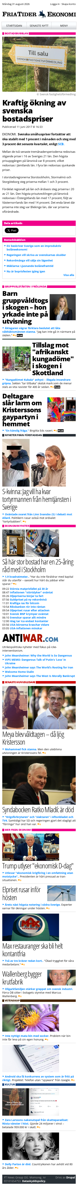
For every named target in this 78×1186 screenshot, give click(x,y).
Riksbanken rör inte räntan (27, 607)
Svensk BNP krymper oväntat (29, 614)
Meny (64, 25)
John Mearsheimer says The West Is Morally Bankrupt (40, 676)
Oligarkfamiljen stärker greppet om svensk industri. (39, 989)
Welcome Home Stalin (19, 672)
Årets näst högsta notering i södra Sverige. (33, 904)
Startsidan (14, 25)
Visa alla (68, 275)
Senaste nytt (39, 25)
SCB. (61, 144)
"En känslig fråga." (17, 430)
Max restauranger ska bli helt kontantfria (32, 949)
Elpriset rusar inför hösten (21, 893)
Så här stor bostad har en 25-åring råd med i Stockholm (37, 565)
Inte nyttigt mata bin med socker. (27, 1036)
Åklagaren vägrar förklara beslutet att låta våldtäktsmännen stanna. (31, 329)
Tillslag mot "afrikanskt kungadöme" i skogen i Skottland (52, 358)
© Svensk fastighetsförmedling (56, 94)
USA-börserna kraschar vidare (29, 624)
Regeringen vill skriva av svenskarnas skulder (36, 255)
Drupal (70, 1177)
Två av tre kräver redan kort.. (24, 961)
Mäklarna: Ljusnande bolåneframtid (30, 266)
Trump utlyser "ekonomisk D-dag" (37, 865)
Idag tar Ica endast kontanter (29, 621)
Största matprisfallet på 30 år (29, 589)
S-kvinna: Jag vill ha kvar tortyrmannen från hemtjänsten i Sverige (36, 499)
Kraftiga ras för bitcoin (24, 603)
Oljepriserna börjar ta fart (26, 596)
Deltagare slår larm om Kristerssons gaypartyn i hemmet (22, 409)
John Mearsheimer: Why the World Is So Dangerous (38, 655)
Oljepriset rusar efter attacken (29, 610)
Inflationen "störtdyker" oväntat (31, 592)
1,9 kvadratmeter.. (17, 576)
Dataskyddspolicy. (34, 1181)
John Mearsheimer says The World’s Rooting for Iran (39, 667)
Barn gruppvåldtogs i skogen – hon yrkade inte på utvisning (25, 307)
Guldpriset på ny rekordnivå (28, 599)
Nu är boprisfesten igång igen (26, 271)
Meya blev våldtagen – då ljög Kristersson (33, 738)
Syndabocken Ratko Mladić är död (38, 809)
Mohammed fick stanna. (21, 749)
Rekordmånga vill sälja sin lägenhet (30, 260)
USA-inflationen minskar (26, 628)
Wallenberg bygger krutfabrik (22, 977)
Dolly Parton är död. (18, 1164)
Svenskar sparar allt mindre (28, 617)
